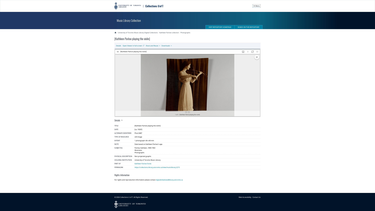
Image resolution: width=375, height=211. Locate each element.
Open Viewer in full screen (132, 46)
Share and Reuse (152, 46)
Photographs (185, 33)
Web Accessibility (245, 197)
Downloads (166, 46)
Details (118, 46)
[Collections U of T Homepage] (115, 33)
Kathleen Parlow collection (169, 33)
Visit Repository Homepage (220, 27)
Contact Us (256, 197)
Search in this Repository (248, 27)
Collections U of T (126, 197)
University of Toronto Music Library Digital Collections (138, 33)
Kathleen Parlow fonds (143, 164)
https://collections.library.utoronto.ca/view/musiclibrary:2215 (157, 167)
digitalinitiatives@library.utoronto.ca (169, 180)
